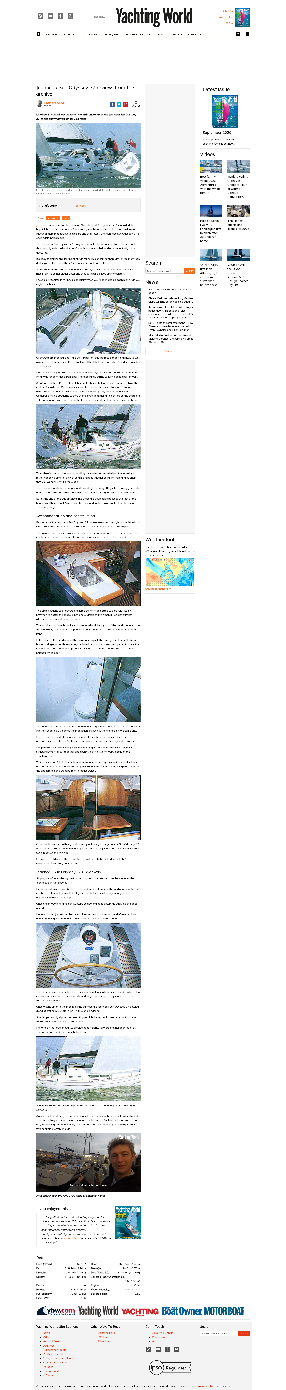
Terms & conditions (189, 1386)
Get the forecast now (158, 588)
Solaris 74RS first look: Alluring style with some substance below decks (209, 275)
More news (170, 351)
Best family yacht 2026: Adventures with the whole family (210, 184)
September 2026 (217, 132)
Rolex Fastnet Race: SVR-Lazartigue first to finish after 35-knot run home (210, 231)
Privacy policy (206, 1386)
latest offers (71, 1238)
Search (189, 270)
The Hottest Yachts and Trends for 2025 (238, 225)
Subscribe (227, 11)
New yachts (53, 217)
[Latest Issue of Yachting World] (242, 17)
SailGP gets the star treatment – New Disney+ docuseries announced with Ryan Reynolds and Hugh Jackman (170, 326)
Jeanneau (80, 205)
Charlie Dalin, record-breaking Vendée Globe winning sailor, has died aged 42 (171, 300)
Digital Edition (225, 17)
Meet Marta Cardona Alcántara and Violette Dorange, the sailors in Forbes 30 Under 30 (170, 338)
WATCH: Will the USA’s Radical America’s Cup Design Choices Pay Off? (237, 275)
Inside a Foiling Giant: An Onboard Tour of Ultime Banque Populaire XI (237, 186)
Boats (66, 217)
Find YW (228, 22)
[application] (88, 1162)
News (151, 282)
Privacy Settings (222, 1386)
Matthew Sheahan (54, 102)
